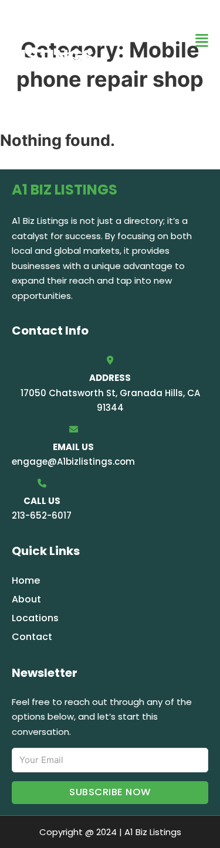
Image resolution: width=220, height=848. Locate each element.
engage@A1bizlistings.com (73, 461)
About (26, 599)
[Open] (201, 40)
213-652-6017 (42, 515)
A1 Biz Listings (53, 40)
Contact (32, 636)
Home (26, 580)
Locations (35, 618)
